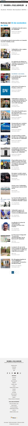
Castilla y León (14, 384)
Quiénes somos (14, 365)
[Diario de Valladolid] (14, 5)
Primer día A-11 (17, 1)
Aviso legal (6, 422)
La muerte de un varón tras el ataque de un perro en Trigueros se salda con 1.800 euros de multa (19, 249)
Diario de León (14, 405)
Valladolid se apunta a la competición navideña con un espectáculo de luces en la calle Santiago (19, 101)
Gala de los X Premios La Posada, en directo (19, 87)
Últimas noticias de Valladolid (14, 398)
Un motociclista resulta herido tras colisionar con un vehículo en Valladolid (19, 137)
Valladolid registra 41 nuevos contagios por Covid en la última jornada (19, 211)
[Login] (26, 5)
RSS (14, 370)
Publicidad (14, 367)
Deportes (24, 9)
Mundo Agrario (14, 394)
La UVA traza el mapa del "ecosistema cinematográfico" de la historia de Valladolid (19, 237)
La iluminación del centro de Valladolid (19, 28)
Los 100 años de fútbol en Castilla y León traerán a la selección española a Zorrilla (19, 63)
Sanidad (14, 389)
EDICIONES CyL (23, 0)
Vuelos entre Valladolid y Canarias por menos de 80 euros (19, 187)
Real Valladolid (17, 9)
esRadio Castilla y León (14, 411)
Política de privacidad (13, 422)
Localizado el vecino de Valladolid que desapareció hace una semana (18, 224)
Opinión (14, 397)
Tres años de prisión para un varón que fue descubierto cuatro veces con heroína (19, 113)
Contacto (14, 368)
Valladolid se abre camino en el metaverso (19, 50)
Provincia (9, 9)
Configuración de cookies (14, 424)
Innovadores (14, 395)
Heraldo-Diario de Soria (14, 408)
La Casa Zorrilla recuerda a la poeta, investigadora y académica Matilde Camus (19, 199)
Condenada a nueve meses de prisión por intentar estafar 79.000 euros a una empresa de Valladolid (19, 150)
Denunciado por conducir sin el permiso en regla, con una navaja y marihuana (19, 125)
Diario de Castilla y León (14, 403)
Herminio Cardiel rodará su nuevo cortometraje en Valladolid (19, 175)
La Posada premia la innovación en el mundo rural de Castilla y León (14, 41)
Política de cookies (20, 422)
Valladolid (3, 9)
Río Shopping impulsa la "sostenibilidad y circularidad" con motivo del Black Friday (19, 261)
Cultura (14, 385)
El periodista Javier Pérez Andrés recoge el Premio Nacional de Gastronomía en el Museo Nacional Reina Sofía (19, 162)
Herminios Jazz (23, 1)
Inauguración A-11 (9, 1)
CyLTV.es (14, 410)
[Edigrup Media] (14, 417)
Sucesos (14, 390)
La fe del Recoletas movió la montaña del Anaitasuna (19, 77)
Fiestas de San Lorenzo (14, 387)
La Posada (14, 392)
